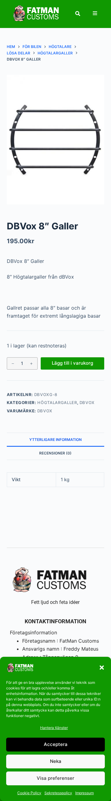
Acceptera (56, 744)
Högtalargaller (57, 402)
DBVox (87, 402)
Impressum (84, 793)
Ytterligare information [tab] (55, 439)
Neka (55, 761)
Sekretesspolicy (58, 793)
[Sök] (78, 13)
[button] (102, 667)
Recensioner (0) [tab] (55, 453)
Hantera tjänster (54, 727)
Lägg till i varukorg (72, 363)
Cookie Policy (29, 793)
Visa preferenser (55, 778)
